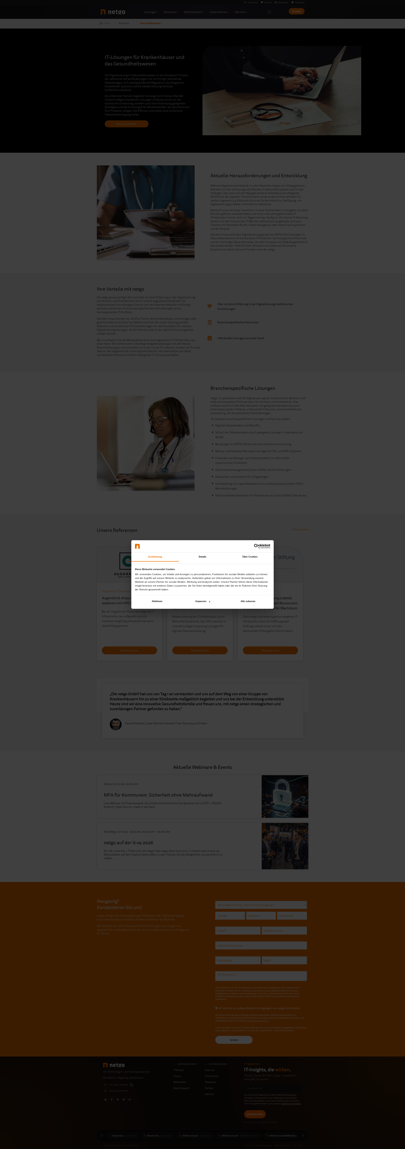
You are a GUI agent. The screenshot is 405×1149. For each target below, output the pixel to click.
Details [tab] (202, 556)
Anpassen (200, 601)
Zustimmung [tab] (155, 556)
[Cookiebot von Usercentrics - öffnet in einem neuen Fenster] (256, 546)
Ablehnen (157, 601)
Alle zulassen (248, 601)
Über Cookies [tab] (250, 556)
